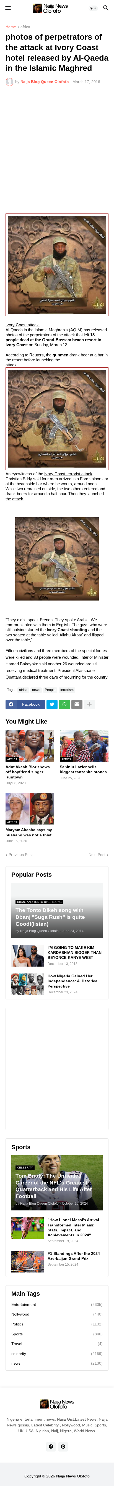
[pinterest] (63, 1447)
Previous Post (21, 854)
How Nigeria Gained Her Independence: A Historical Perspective (73, 981)
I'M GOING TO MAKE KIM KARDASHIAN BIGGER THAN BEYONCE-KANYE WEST (75, 952)
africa (25, 27)
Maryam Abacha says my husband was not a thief (29, 832)
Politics (57, 1324)
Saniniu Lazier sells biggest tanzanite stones (83, 769)
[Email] (76, 704)
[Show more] (89, 704)
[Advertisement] (57, 150)
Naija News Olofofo (73, 1476)
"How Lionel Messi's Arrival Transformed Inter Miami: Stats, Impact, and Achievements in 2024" (73, 1227)
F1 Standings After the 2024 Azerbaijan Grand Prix (74, 1256)
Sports (57, 1334)
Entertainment (57, 1304)
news (36, 690)
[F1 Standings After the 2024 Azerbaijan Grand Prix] (27, 1261)
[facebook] (51, 1447)
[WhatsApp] (64, 704)
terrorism (67, 690)
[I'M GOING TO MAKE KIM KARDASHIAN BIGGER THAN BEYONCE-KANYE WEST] (27, 956)
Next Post (97, 854)
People (50, 690)
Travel (57, 1343)
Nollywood (57, 1314)
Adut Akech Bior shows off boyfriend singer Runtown (28, 772)
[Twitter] (52, 704)
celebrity (57, 1353)
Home (11, 27)
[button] (7, 8)
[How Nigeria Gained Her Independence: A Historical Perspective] (27, 984)
